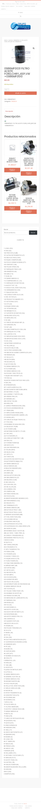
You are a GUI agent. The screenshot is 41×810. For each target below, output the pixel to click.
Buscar (6, 229)
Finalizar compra (29, 6)
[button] (33, 48)
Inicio (5, 40)
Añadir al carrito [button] (12, 169)
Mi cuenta (19, 6)
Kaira (25, 803)
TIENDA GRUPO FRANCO (7, 6)
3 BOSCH (10, 40)
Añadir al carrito (20, 93)
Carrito (3, 9)
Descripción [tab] (9, 111)
